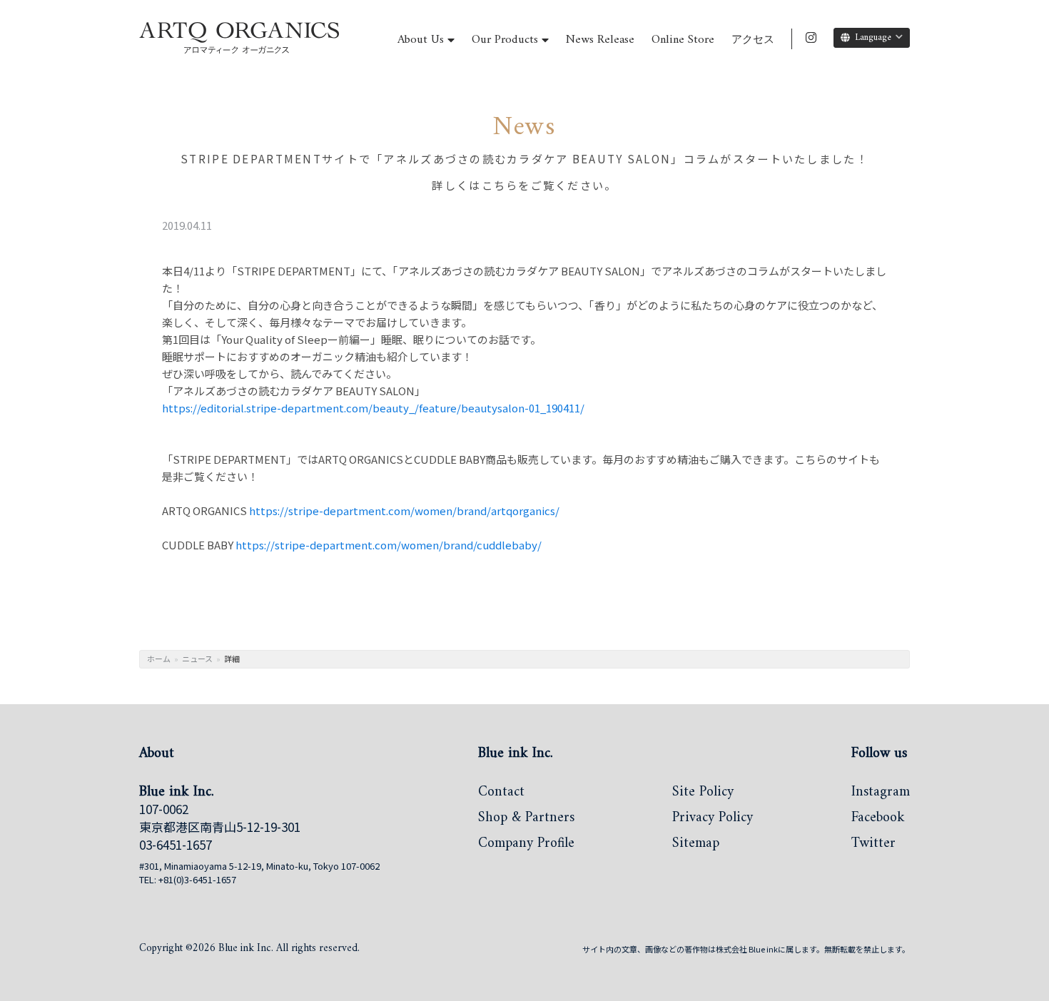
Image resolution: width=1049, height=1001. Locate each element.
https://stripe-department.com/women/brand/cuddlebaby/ (388, 544)
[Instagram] (811, 38)
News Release (600, 39)
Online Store (683, 39)
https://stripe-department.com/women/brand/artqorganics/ (404, 510)
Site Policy (703, 793)
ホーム (159, 658)
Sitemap (695, 845)
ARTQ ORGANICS (212, 53)
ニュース (197, 658)
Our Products (505, 39)
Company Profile (526, 845)
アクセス (752, 40)
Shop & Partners (526, 819)
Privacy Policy (712, 819)
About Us (420, 39)
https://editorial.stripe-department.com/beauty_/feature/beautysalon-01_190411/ (373, 407)
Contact (501, 793)
